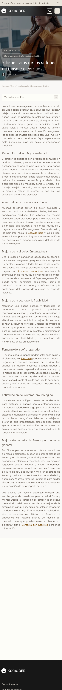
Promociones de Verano (22, 3)
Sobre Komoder (10, 684)
